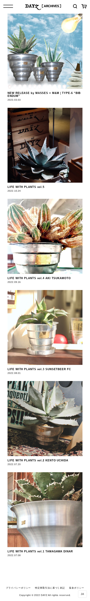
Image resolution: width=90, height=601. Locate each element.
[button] (82, 594)
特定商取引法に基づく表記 (50, 588)
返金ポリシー (76, 588)
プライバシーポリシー (18, 588)
